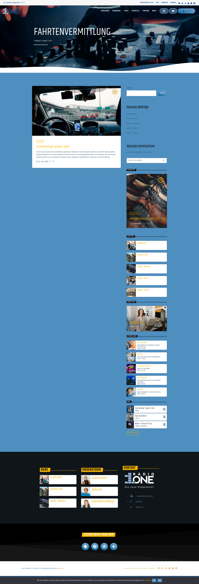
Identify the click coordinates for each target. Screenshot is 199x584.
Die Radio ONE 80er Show (144, 366)
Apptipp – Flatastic (133, 133)
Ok (154, 580)
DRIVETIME (140, 354)
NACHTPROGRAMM (142, 378)
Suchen (129, 88)
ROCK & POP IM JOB (142, 343)
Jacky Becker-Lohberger (103, 501)
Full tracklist (133, 432)
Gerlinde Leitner (99, 478)
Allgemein (40, 141)
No (160, 580)
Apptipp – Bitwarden (133, 123)
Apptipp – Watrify (132, 128)
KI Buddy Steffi (131, 114)
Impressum (61, 568)
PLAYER (186, 11)
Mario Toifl (97, 489)
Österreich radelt (132, 118)
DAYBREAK (140, 390)
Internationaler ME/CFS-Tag (147, 218)
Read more (148, 580)
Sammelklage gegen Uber (53, 146)
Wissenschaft (135, 213)
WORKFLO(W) (138, 322)
